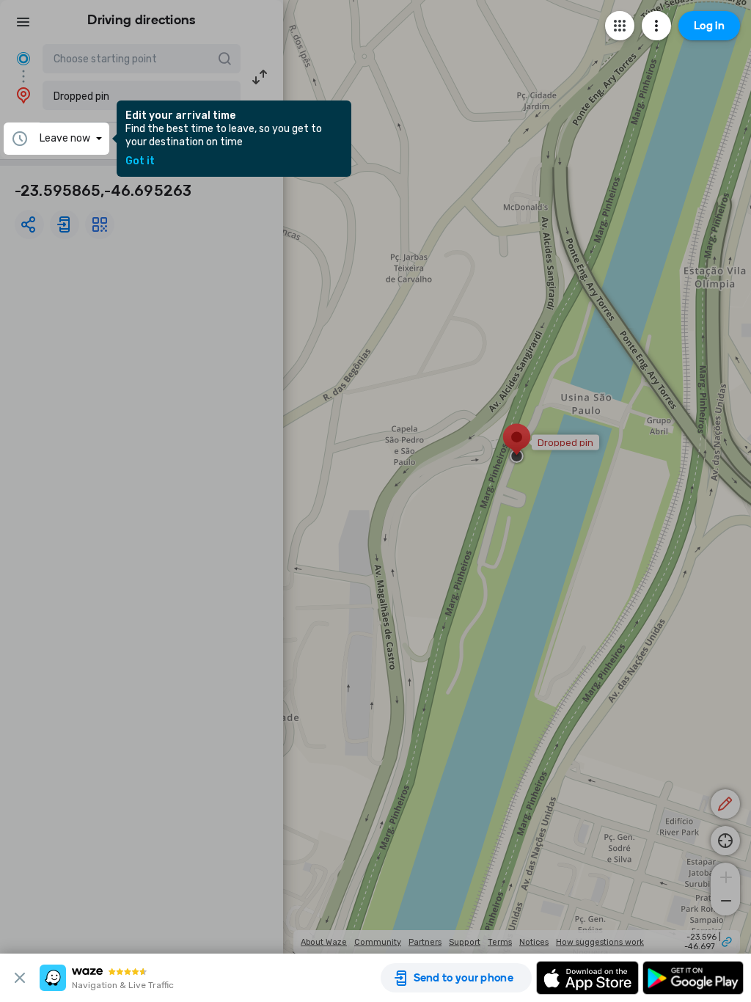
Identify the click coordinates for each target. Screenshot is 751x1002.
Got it (140, 161)
